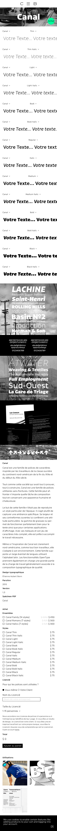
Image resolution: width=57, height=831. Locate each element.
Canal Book (11, 646)
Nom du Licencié (11, 695)
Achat (51, 21)
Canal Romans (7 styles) (18, 621)
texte (17, 730)
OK (52, 826)
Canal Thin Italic (14, 636)
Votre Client (26, 690)
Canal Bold (11, 666)
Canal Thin (11, 632)
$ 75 (52, 632)
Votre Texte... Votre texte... (30, 38)
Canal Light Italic (14, 642)
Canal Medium (13, 659)
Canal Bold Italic (14, 669)
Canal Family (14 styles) (18, 617)
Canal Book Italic (14, 649)
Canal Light (12, 639)
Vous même (11, 690)
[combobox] (15, 31)
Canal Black (12, 672)
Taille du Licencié (11, 707)
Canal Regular (13, 652)
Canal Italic (11, 656)
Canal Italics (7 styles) (17, 624)
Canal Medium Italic (16, 662)
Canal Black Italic (15, 676)
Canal (5, 601)
